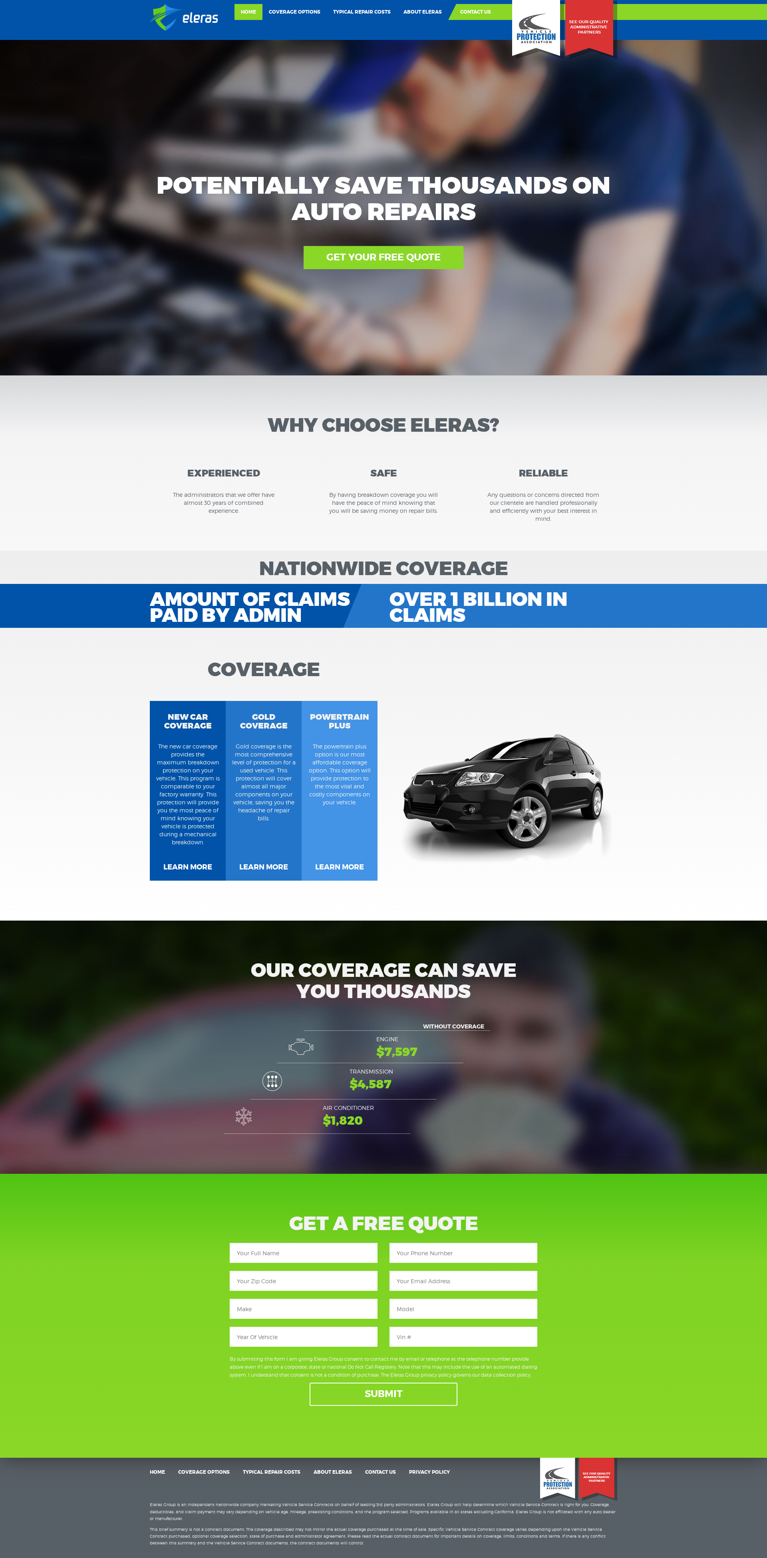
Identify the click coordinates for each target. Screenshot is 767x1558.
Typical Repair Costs (362, 12)
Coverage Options (294, 12)
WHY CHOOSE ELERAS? (383, 426)
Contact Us (475, 12)
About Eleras (422, 12)
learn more (187, 867)
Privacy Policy (429, 1472)
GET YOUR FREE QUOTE (383, 257)
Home (248, 12)
